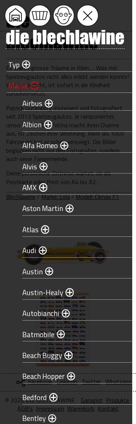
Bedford (34, 397)
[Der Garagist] (64, 16)
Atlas (30, 229)
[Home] (15, 16)
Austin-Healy (42, 292)
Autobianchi (40, 313)
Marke (18, 85)
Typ (14, 64)
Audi (29, 250)
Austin (32, 271)
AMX (29, 187)
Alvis (29, 166)
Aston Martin (42, 208)
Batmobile (38, 334)
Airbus (32, 103)
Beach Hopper (43, 376)
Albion (32, 124)
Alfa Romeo (40, 145)
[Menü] (88, 16)
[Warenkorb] (40, 16)
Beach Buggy (42, 355)
